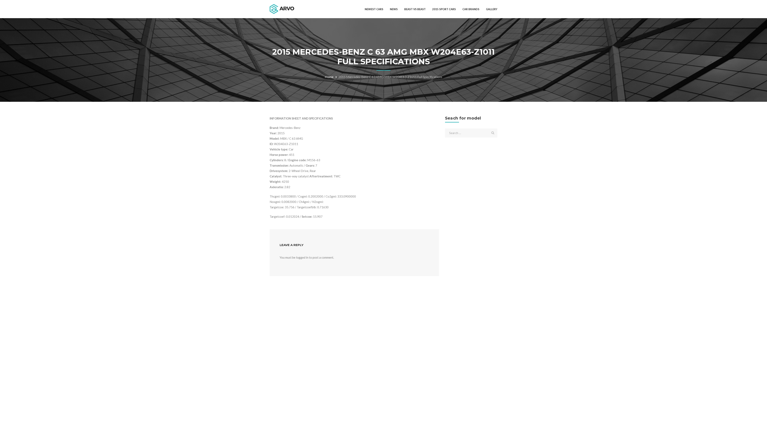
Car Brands (470, 9)
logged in (302, 257)
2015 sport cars (444, 9)
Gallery (491, 9)
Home (329, 77)
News (394, 9)
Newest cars (374, 9)
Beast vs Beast (415, 9)
